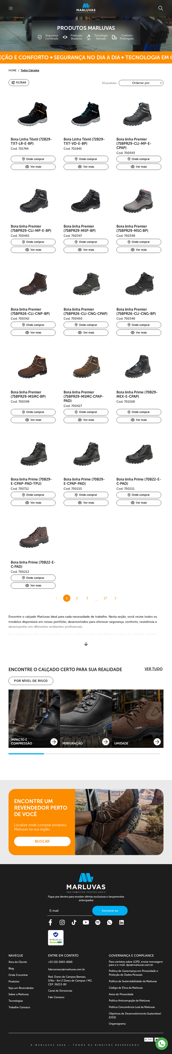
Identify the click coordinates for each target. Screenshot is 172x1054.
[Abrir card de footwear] (34, 718)
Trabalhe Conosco (19, 1007)
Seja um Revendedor (21, 988)
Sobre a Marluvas (19, 994)
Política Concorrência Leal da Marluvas (132, 1007)
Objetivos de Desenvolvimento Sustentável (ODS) (135, 1015)
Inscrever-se (110, 910)
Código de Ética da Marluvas (126, 987)
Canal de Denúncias (60, 990)
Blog (11, 968)
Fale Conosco (56, 997)
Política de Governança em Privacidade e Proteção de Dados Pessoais (133, 972)
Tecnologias (16, 1000)
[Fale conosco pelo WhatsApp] (161, 1043)
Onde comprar (35, 159)
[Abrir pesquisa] (160, 8)
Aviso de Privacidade (121, 994)
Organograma (117, 1023)
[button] (19, 82)
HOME (13, 70)
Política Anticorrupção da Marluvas (129, 1000)
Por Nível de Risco (31, 681)
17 (105, 598)
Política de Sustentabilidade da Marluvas (133, 981)
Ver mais (35, 166)
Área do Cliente (18, 962)
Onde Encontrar (18, 975)
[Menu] (11, 8)
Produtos (14, 981)
